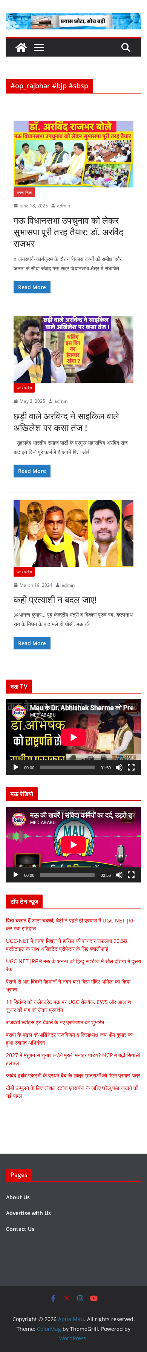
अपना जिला (24, 192)
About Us (18, 1197)
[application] (73, 737)
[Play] (16, 767)
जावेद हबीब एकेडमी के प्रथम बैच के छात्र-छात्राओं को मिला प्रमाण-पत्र (73, 1075)
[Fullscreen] (131, 767)
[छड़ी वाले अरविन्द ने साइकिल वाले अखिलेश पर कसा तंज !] (73, 349)
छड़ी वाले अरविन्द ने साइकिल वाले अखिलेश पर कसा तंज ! (66, 422)
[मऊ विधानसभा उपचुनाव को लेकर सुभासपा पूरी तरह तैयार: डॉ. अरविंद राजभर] (73, 154)
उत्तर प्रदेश (24, 387)
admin (63, 206)
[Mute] (119, 767)
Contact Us (20, 1228)
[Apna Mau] (21, 47)
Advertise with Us (28, 1213)
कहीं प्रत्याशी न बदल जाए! (55, 599)
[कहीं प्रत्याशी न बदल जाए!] (73, 533)
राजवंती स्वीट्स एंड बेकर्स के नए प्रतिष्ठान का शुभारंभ (55, 1022)
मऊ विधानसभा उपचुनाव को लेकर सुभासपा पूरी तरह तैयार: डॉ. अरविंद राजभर (68, 232)
